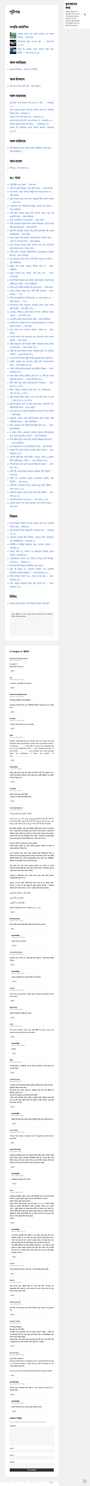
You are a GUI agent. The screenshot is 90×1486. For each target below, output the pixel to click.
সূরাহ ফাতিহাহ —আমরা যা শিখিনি (23, 69)
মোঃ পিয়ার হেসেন (14, 1382)
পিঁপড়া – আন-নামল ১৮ (19, 168)
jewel (11, 735)
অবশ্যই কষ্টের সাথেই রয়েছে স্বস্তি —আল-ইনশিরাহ (30, 319)
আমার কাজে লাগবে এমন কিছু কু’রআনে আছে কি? (30, 603)
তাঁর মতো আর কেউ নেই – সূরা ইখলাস (25, 86)
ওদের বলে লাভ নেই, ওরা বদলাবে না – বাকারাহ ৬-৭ (31, 120)
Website (12, 1462)
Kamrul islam (14, 767)
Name (12, 1448)
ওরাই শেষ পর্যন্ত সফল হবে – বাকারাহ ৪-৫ (27, 116)
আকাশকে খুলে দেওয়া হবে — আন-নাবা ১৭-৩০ (29, 499)
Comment (13, 1426)
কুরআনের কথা (71, 6)
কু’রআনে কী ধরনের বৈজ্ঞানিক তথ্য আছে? (26, 565)
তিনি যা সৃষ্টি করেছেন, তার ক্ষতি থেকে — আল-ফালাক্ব (31, 188)
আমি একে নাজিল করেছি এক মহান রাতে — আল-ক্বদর (31, 287)
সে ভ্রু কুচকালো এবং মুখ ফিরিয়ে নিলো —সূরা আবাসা (31, 446)
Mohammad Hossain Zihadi (18, 694)
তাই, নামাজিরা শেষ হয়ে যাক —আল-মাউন (27, 220)
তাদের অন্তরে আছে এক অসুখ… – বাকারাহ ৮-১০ (29, 124)
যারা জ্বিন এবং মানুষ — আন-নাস (23, 184)
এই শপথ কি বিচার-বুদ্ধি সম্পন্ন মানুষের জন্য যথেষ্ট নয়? (31, 358)
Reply (12, 671)
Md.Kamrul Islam (15, 918)
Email (12, 1455)
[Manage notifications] (85, 1481)
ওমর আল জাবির (15, 935)
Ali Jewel (12, 718)
